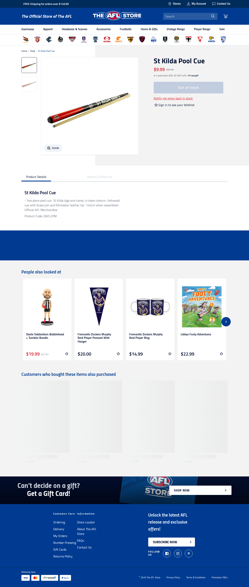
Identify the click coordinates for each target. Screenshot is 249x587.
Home (24, 51)
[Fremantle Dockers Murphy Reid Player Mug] (150, 306)
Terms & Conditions (195, 577)
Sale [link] (222, 29)
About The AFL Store (86, 531)
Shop (32, 51)
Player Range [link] (202, 29)
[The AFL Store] (117, 16)
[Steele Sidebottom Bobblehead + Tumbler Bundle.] (47, 306)
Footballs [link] (126, 29)
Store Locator (86, 522)
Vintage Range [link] (176, 29)
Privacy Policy (173, 577)
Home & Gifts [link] (149, 29)
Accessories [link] (103, 29)
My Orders (60, 535)
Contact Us (84, 547)
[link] (193, 75)
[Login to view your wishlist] (66, 353)
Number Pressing (64, 542)
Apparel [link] (48, 29)
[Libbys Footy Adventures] (202, 306)
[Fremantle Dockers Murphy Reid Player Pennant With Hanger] (99, 306)
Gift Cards (59, 549)
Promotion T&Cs (220, 577)
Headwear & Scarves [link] (74, 29)
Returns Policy (63, 556)
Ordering (59, 522)
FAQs (80, 540)
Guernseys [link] (27, 29)
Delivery (58, 529)
